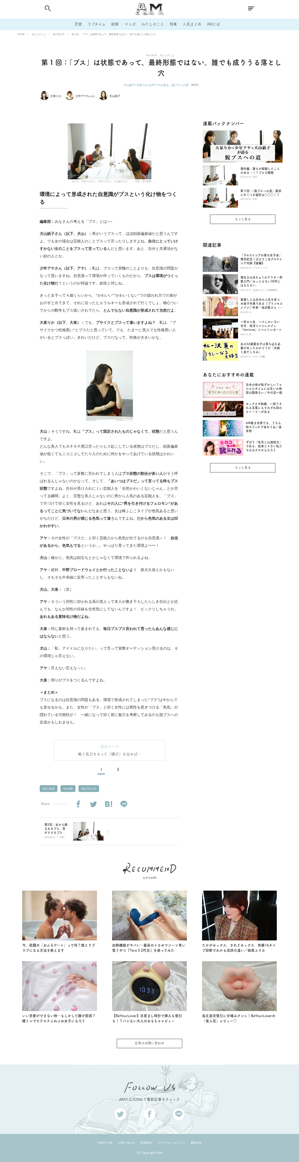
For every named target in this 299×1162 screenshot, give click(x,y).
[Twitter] (93, 804)
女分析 (68, 788)
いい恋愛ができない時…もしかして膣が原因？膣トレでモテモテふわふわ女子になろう (59, 1018)
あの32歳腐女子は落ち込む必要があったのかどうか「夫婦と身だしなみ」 (260, 347)
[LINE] (123, 804)
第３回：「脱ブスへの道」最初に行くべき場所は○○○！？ (260, 192)
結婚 (115, 24)
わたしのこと (153, 24)
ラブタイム (97, 24)
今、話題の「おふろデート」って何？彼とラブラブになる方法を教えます (58, 947)
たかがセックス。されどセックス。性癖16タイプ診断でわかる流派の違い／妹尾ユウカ (239, 947)
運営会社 (196, 1142)
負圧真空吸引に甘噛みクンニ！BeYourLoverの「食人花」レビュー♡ (238, 1018)
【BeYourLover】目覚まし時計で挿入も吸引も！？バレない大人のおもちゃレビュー (147, 1018)
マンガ (130, 24)
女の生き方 (58, 34)
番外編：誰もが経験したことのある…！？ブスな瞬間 (260, 170)
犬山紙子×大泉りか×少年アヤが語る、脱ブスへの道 (156, 85)
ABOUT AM (104, 1142)
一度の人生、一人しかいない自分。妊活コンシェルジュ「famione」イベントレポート (261, 325)
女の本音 (49, 788)
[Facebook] (78, 804)
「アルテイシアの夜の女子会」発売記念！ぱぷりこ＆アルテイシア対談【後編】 (261, 259)
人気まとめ (192, 24)
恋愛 (78, 24)
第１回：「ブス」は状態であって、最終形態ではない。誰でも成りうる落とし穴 (113, 34)
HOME (21, 34)
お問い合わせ (126, 1142)
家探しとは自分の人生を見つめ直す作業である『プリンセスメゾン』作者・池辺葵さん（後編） (261, 303)
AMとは (213, 24)
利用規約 (146, 1142)
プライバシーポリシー (171, 1142)
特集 (173, 24)
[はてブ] (108, 804)
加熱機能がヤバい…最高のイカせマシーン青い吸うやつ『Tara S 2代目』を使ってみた (148, 947)
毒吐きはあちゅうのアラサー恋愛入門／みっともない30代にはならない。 (261, 281)
